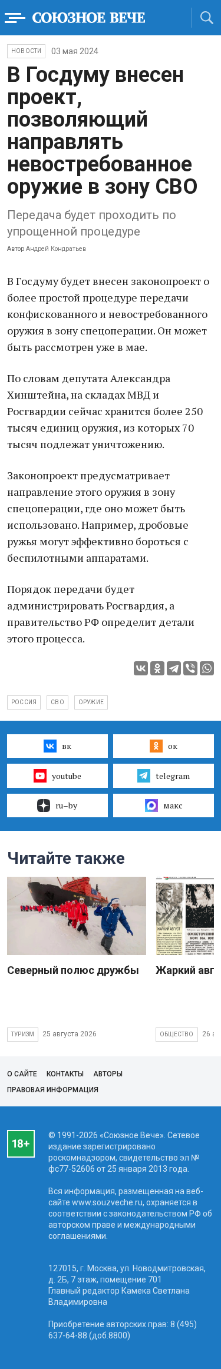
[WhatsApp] (207, 668)
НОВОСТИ (26, 51)
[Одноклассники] (157, 668)
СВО (57, 702)
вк (66, 745)
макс (173, 805)
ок (172, 745)
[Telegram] (174, 668)
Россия (24, 702)
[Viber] (190, 668)
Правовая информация (52, 1090)
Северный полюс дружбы (73, 970)
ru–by (66, 805)
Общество (177, 1034)
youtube (66, 775)
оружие (91, 702)
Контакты (65, 1074)
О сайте (22, 1074)
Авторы (108, 1074)
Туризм (22, 1034)
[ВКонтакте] (141, 668)
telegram (173, 775)
